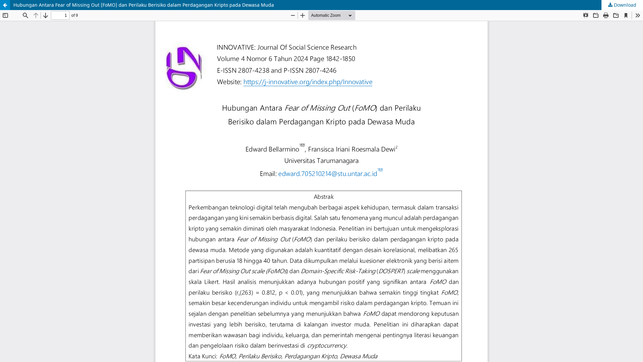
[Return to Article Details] (5, 5)
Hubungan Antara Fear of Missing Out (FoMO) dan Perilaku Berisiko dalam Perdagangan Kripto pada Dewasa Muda (143, 5)
